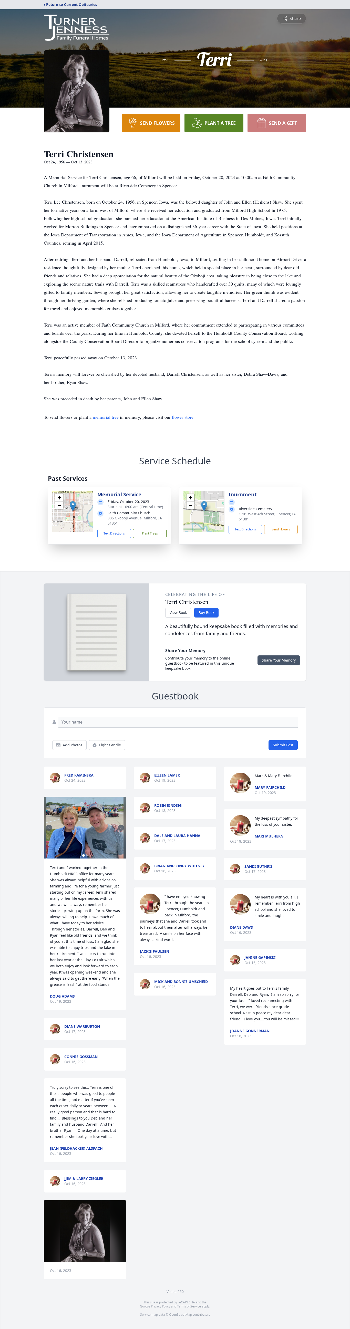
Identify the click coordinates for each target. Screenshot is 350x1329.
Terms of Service (189, 1306)
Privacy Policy (160, 1306)
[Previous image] (49, 828)
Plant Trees (150, 533)
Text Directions (114, 533)
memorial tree (106, 417)
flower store (182, 417)
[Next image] (121, 828)
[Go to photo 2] (87, 855)
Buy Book (206, 612)
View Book (178, 612)
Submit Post (283, 744)
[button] (73, 506)
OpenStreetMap (180, 1314)
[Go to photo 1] (83, 855)
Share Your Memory (279, 660)
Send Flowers (281, 529)
